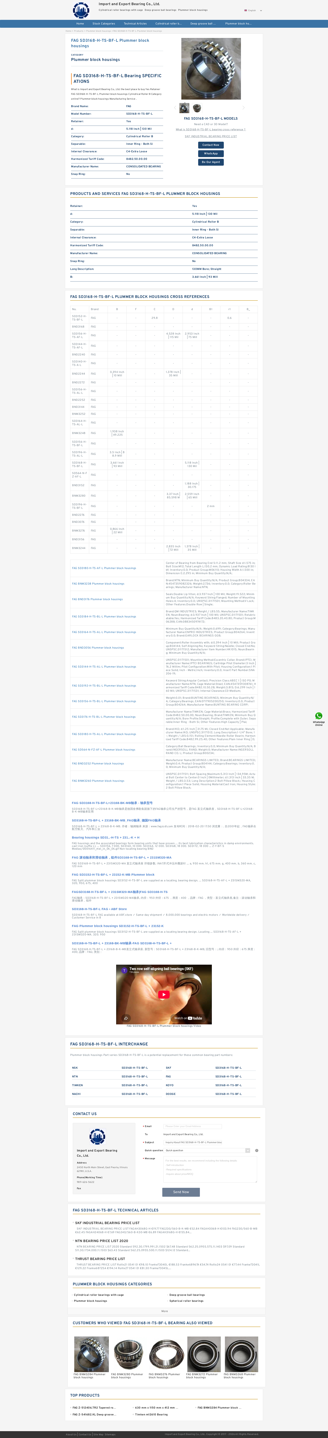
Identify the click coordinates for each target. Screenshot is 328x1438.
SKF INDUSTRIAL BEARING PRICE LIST (211, 136)
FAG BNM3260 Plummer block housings (98, 781)
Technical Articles (135, 23)
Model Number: (81, 114)
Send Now (181, 1192)
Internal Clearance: (84, 151)
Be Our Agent (211, 162)
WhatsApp (211, 153)
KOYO (170, 1085)
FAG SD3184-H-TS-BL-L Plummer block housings (104, 616)
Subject (148, 1142)
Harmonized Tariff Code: (87, 159)
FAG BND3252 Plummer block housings (98, 763)
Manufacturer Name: (85, 166)
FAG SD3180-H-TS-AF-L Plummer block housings (104, 568)
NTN (75, 1076)
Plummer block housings (240, 23)
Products (79, 31)
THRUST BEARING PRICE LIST (100, 1259)
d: (72, 129)
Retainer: (77, 121)
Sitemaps (110, 1434)
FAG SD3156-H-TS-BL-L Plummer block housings (104, 701)
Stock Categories (104, 23)
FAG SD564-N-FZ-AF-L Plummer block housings (103, 750)
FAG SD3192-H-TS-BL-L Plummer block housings (104, 686)
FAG (168, 1076)
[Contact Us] (319, 719)
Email (147, 1126)
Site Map (98, 1434)
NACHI (76, 1094)
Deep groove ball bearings (205, 23)
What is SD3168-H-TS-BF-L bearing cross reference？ (211, 129)
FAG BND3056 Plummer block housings (98, 648)
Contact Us (85, 1434)
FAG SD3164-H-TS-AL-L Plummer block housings (104, 632)
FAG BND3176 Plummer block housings (97, 599)
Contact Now (210, 145)
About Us (71, 1434)
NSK (75, 1068)
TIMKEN (77, 1085)
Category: (77, 136)
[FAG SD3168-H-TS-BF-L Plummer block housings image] (211, 69)
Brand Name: (79, 106)
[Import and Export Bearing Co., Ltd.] (81, 9)
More (164, 1311)
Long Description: (82, 269)
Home (80, 23)
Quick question (154, 1150)
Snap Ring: (78, 174)
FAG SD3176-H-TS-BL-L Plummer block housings (104, 717)
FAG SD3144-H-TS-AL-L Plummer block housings (104, 667)
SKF (168, 1068)
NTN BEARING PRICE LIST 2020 (101, 1241)
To (146, 1134)
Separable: (78, 144)
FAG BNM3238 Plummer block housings (98, 584)
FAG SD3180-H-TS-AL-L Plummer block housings (104, 734)
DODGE (171, 1094)
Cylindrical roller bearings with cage (170, 23)
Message (149, 1158)
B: (71, 277)
